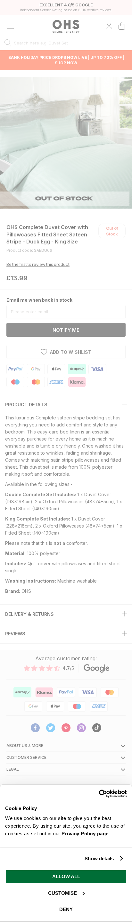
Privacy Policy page (85, 833)
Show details (99, 858)
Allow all (66, 876)
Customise (62, 893)
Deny (66, 909)
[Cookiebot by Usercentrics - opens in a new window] (99, 794)
